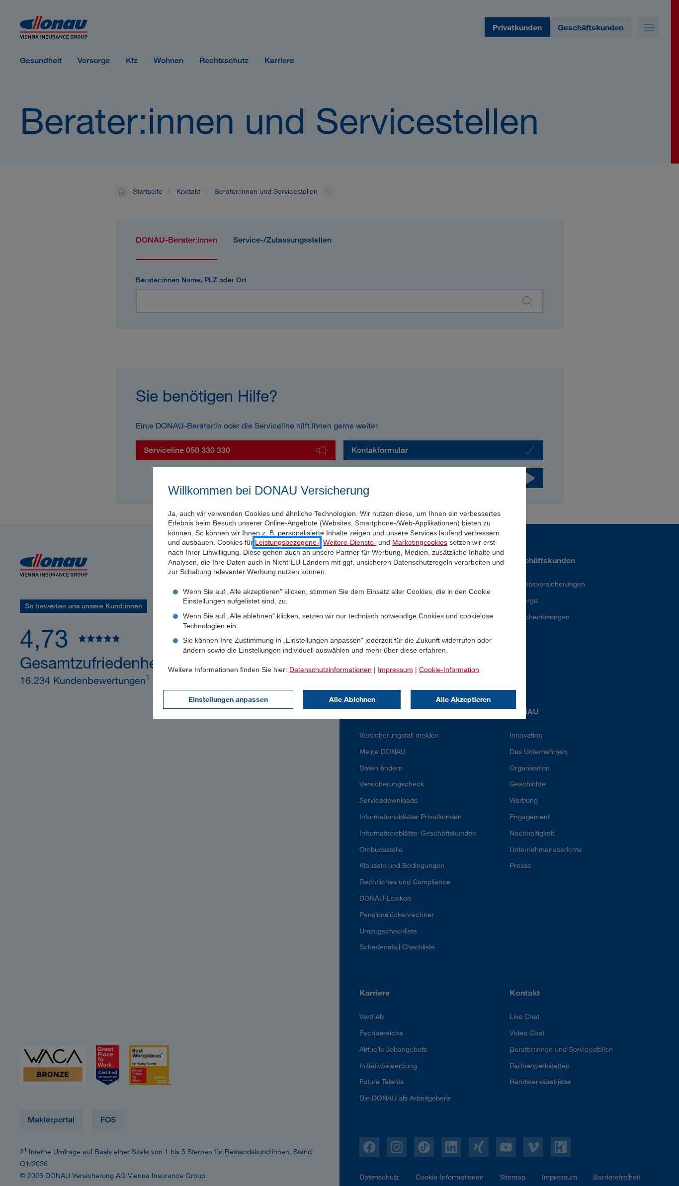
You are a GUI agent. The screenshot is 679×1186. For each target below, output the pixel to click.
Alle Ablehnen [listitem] (352, 699)
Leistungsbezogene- (287, 542)
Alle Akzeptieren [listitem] (463, 699)
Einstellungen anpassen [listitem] (228, 699)
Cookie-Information (449, 670)
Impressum (395, 670)
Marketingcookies (419, 542)
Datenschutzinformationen (330, 670)
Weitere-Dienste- (349, 542)
